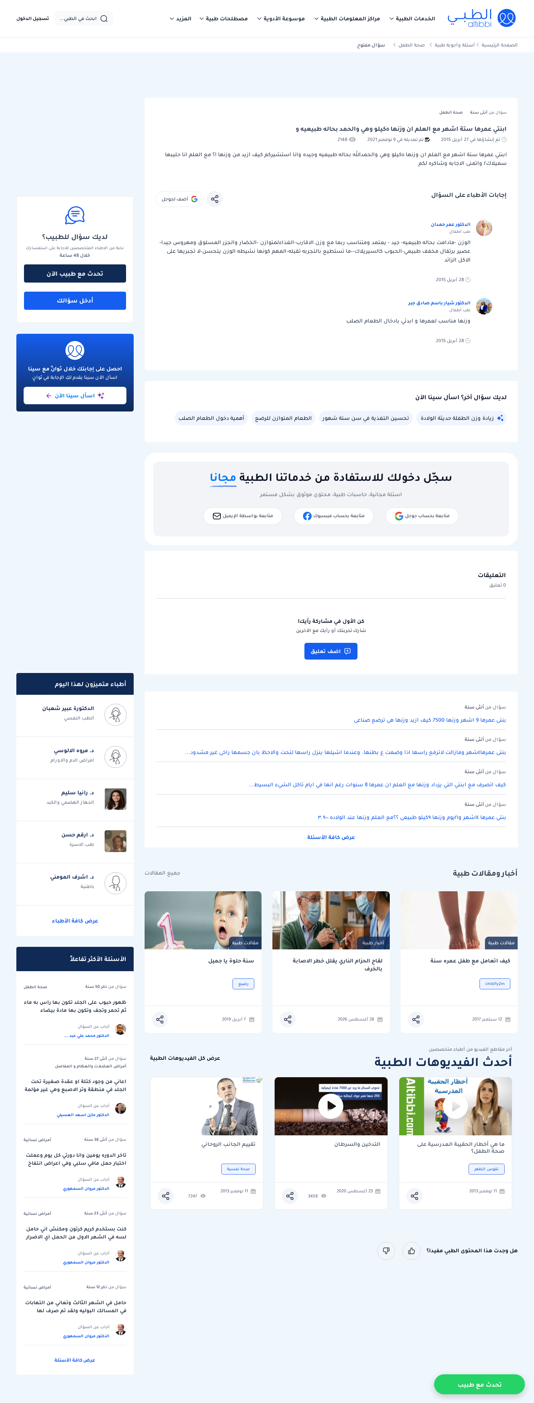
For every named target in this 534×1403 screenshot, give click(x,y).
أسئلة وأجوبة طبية (455, 44)
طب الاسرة (81, 844)
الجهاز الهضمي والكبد (70, 802)
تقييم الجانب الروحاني (228, 1144)
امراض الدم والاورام (72, 760)
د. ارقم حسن (77, 834)
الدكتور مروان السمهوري (86, 1188)
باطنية (87, 886)
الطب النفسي (79, 717)
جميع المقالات (162, 872)
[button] (412, 18)
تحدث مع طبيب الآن (74, 273)
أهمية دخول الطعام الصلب (211, 418)
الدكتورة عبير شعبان (68, 708)
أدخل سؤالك (75, 300)
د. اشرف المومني (72, 876)
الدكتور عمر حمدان (450, 224)
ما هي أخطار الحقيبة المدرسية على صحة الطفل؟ (461, 1148)
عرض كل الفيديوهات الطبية (185, 1058)
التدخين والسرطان (357, 1144)
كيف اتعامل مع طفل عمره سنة (470, 961)
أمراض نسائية (37, 1139)
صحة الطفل (412, 44)
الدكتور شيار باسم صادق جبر (439, 303)
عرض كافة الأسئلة (331, 837)
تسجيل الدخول (32, 18)
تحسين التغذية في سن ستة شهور (366, 418)
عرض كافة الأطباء (75, 920)
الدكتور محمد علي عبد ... (86, 1035)
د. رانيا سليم (77, 792)
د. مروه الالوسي (74, 750)
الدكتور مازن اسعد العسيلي (83, 1114)
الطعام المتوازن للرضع (283, 418)
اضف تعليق (326, 651)
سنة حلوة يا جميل (231, 961)
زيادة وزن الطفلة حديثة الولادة (457, 418)
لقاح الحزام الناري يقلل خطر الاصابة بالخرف (338, 965)
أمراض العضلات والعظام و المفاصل (90, 1066)
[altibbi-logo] (482, 18)
